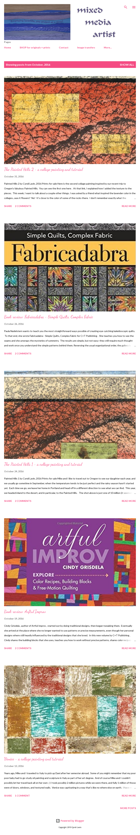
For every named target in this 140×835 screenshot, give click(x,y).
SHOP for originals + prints (35, 47)
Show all (127, 64)
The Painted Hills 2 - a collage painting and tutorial (43, 169)
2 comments (23, 206)
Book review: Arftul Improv (25, 611)
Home (7, 47)
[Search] (126, 6)
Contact (63, 47)
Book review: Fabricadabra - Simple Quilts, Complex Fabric (48, 316)
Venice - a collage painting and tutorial (33, 758)
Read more (129, 206)
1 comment (22, 795)
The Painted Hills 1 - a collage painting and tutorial (43, 464)
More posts (128, 808)
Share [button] (8, 206)
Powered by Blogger (72, 820)
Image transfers (86, 47)
